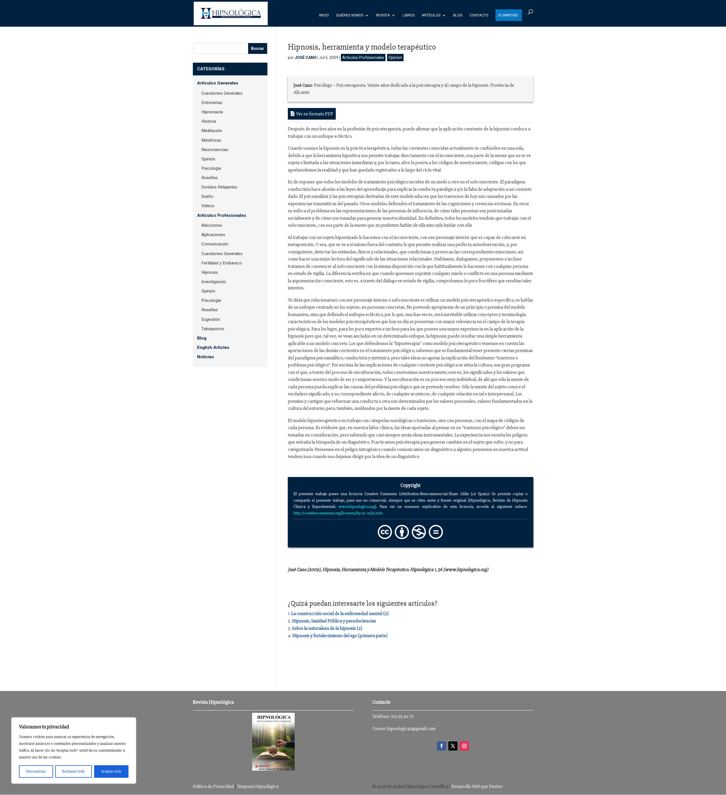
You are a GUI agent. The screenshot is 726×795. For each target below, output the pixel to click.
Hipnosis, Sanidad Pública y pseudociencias (334, 621)
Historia (208, 121)
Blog (458, 15)
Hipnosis (209, 272)
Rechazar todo (73, 771)
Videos (207, 205)
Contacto (479, 15)
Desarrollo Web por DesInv (477, 786)
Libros (409, 15)
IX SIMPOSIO (508, 15)
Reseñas (209, 177)
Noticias (205, 356)
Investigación (213, 281)
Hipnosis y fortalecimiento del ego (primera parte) (340, 636)
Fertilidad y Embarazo (221, 263)
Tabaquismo (212, 328)
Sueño (207, 196)
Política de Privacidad (213, 786)
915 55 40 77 (402, 716)
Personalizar (36, 771)
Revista (383, 15)
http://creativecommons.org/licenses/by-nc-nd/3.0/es (338, 513)
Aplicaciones (213, 234)
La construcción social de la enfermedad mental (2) (340, 613)
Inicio (324, 15)
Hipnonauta (212, 112)
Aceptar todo (111, 771)
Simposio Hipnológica (257, 786)
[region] (73, 750)
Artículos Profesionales (363, 57)
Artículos (431, 15)
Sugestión (210, 319)
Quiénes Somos (349, 15)
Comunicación (214, 244)
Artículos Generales (217, 83)
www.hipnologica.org (357, 506)
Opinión (395, 57)
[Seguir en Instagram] (464, 746)
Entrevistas (211, 102)
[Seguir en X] (452, 746)
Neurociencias (214, 149)
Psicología (211, 168)
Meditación (211, 130)
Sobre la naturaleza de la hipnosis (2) (327, 628)
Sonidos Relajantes (219, 187)
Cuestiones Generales (221, 93)
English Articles (213, 347)
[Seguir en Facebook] (441, 746)
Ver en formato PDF (313, 114)
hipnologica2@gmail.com (411, 729)
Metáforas (211, 140)
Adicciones (211, 225)
